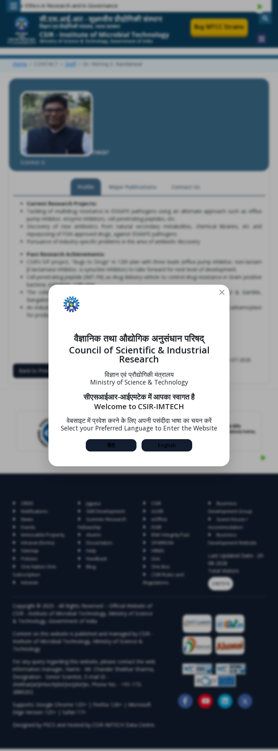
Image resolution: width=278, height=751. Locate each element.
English (167, 445)
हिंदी (111, 445)
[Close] (222, 292)
